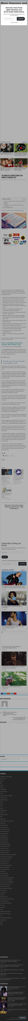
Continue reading (14, 22)
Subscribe (20, 18)
